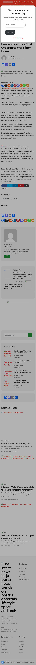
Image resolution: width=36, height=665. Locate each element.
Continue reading (18, 38)
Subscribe (10, 32)
